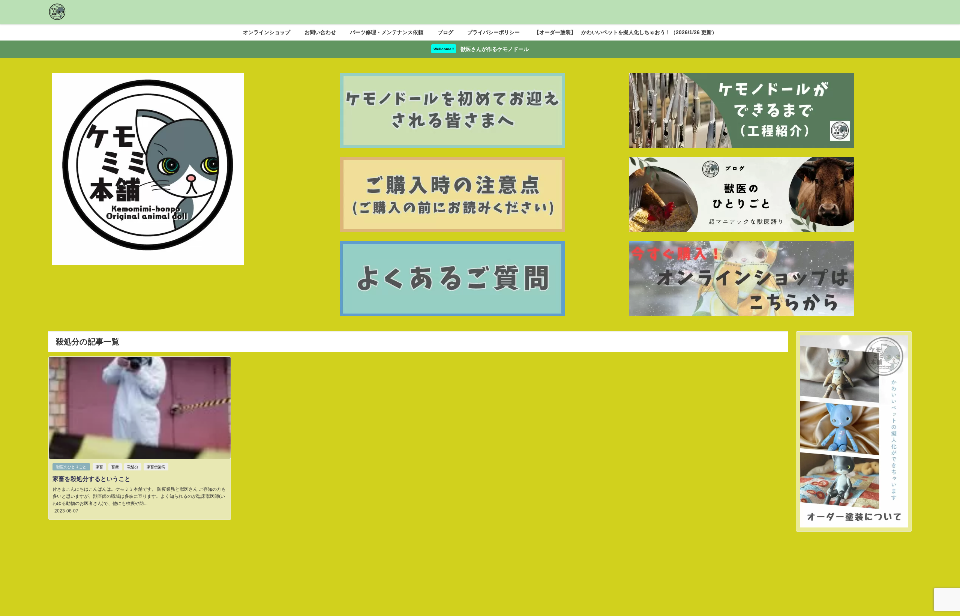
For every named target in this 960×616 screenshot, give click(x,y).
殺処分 (132, 467)
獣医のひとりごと (71, 467)
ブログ (445, 32)
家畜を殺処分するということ (91, 479)
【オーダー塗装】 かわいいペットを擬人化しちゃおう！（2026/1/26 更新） (625, 32)
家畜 (99, 467)
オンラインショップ (266, 32)
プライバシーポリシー (493, 32)
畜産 (115, 467)
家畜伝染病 (156, 467)
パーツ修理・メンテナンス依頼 (386, 32)
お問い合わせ (320, 32)
